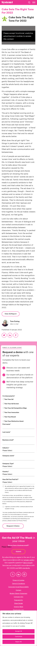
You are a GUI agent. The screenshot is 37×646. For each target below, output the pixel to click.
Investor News (18, 606)
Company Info (18, 597)
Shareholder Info (18, 610)
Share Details (18, 603)
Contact (18, 590)
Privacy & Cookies (18, 580)
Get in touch (27, 563)
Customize (18, 636)
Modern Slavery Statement (18, 593)
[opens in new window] (12, 574)
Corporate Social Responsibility (18, 587)
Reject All (18, 641)
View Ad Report (11, 314)
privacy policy (29, 560)
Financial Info (18, 600)
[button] (29, 2)
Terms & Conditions (18, 583)
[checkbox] (18, 411)
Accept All (18, 631)
